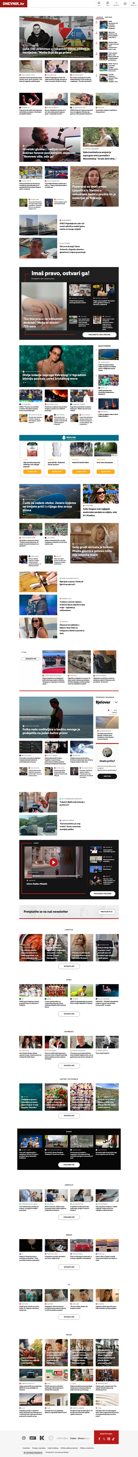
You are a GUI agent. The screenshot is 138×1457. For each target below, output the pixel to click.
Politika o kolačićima (87, 1448)
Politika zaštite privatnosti (69, 1448)
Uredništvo (26, 1448)
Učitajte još (69, 966)
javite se (107, 776)
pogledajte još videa (102, 893)
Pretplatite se (106, 912)
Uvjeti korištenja (53, 1448)
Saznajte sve (31, 659)
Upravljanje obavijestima (34, 1453)
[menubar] (125, 4)
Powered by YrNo (113, 714)
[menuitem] (125, 3)
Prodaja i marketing (38, 1448)
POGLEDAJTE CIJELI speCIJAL (100, 334)
